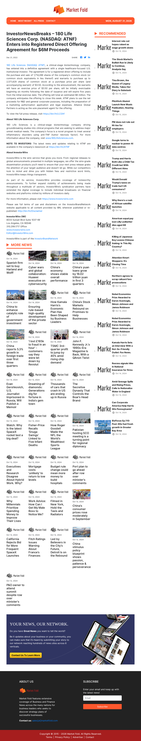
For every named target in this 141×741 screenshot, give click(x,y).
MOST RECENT (25, 21)
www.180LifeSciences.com (59, 138)
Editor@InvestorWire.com (19, 233)
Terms (49, 737)
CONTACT (50, 21)
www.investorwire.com (18, 229)
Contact (90, 737)
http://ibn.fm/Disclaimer (30, 211)
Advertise (78, 737)
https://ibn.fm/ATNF (59, 146)
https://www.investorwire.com (57, 198)
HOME (13, 21)
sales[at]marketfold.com (45, 720)
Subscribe (102, 706)
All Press (39, 21)
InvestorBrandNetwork (46, 238)
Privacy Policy (62, 737)
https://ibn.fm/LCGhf (54, 113)
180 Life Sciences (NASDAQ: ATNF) (25, 65)
